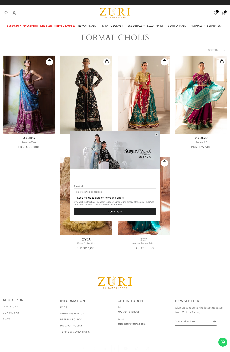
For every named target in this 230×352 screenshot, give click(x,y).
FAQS (64, 307)
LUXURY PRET (155, 25)
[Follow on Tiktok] (136, 348)
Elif (144, 239)
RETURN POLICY (71, 319)
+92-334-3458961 (128, 311)
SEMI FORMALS (177, 25)
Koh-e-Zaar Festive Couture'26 (57, 25)
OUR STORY (10, 306)
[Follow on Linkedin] (104, 348)
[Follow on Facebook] (82, 348)
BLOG (6, 318)
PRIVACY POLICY (71, 325)
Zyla (86, 239)
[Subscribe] (212, 321)
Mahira (28, 138)
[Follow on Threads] (147, 348)
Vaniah (201, 138)
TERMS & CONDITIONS (75, 331)
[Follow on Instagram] (93, 348)
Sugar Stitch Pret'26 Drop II (22, 25)
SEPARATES (214, 25)
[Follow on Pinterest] (115, 348)
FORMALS (196, 25)
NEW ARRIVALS (87, 25)
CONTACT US (11, 312)
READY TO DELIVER (112, 25)
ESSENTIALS (135, 25)
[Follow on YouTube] (125, 348)
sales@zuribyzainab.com (132, 323)
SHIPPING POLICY (72, 313)
